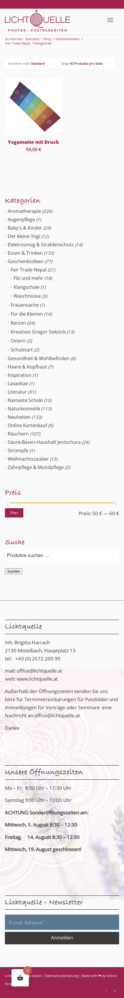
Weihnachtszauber (28, 459)
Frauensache (25, 305)
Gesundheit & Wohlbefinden (38, 358)
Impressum (33, 975)
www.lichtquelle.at (37, 678)
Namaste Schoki (25, 400)
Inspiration (19, 375)
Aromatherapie (24, 211)
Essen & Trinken (25, 253)
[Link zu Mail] (114, 990)
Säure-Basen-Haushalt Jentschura (44, 442)
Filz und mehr (28, 278)
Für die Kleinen (27, 314)
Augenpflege (21, 219)
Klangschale (27, 287)
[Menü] (110, 20)
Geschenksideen (26, 261)
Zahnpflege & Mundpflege (36, 467)
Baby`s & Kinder (25, 228)
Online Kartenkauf (27, 425)
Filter (14, 512)
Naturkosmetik (24, 408)
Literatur (17, 392)
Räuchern (18, 434)
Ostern (18, 341)
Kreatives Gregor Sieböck (38, 332)
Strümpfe (18, 450)
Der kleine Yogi (24, 236)
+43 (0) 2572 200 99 (37, 658)
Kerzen (18, 323)
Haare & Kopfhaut (27, 367)
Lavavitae (18, 383)
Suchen (13, 571)
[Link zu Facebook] (106, 990)
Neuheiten (19, 417)
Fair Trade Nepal (28, 270)
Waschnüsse (27, 296)
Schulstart (22, 350)
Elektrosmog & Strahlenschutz (41, 244)
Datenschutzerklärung (61, 975)
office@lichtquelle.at (39, 670)
